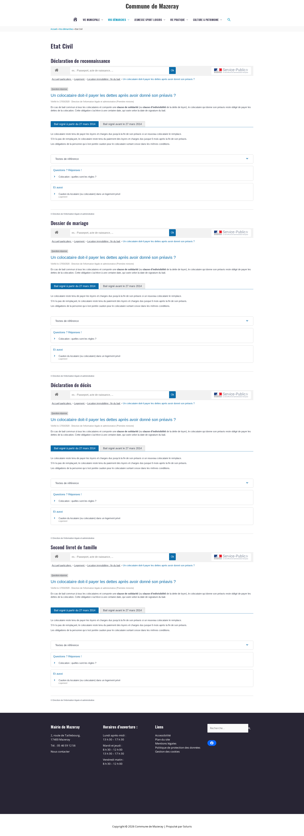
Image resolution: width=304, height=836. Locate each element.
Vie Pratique (177, 20)
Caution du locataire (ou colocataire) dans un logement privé (89, 194)
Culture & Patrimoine (206, 20)
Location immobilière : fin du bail (104, 79)
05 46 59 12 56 (66, 745)
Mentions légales (165, 743)
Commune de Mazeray (152, 5)
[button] (229, 20)
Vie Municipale (91, 20)
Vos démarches (117, 20)
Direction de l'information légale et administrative (73, 214)
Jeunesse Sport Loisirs (148, 20)
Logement (79, 79)
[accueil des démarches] (56, 69)
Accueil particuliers (62, 79)
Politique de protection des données (177, 747)
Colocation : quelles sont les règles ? (77, 176)
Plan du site (162, 739)
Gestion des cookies (167, 751)
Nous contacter (60, 751)
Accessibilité (163, 735)
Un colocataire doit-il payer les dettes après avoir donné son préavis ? (159, 79)
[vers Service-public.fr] (231, 71)
